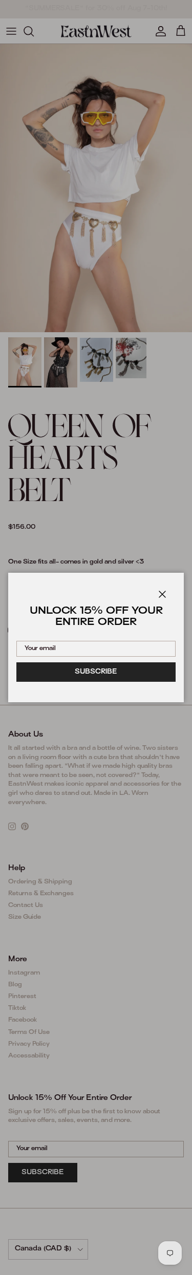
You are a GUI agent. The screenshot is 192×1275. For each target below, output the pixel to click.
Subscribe (96, 672)
